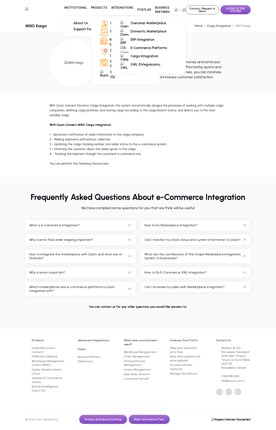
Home (199, 26)
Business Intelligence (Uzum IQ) (132, 74)
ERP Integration (142, 40)
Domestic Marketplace (148, 31)
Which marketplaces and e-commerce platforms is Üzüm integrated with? (72, 289)
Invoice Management (137, 369)
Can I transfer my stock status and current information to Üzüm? (192, 240)
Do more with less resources (181, 367)
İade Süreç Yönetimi (137, 374)
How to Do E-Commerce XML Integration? (175, 272)
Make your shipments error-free (183, 350)
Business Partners (162, 10)
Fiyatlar (144, 9)
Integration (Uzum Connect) (43, 350)
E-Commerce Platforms (149, 48)
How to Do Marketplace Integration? (171, 225)
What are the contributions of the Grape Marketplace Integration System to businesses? (192, 256)
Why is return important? (47, 272)
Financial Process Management (134, 363)
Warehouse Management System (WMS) (48, 363)
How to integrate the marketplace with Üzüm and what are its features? (75, 256)
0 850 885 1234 (230, 376)
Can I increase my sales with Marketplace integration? (184, 287)
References (85, 361)
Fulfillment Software (44, 356)
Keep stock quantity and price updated (185, 358)
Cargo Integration (144, 56)
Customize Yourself (136, 378)
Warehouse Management (140, 352)
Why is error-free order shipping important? (61, 240)
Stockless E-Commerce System (47, 380)
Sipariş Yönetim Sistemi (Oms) (47, 371)
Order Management (137, 356)
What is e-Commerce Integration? (54, 225)
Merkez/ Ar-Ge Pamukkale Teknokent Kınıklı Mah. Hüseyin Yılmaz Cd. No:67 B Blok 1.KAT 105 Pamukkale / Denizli (235, 357)
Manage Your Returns (183, 373)
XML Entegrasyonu (145, 64)
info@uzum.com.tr (232, 381)
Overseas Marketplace (148, 23)
